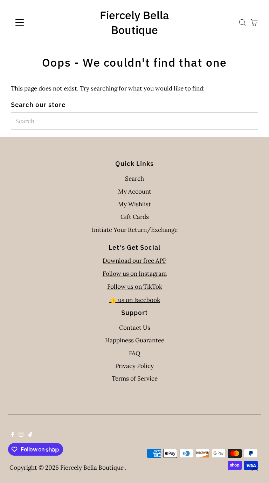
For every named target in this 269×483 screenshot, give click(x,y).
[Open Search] (242, 22)
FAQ (134, 353)
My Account (134, 191)
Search (134, 178)
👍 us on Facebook (134, 300)
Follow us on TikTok (134, 286)
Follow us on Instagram (135, 273)
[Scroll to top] (255, 469)
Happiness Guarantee (134, 340)
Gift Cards (134, 217)
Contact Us (134, 327)
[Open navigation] (40, 22)
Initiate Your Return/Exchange (135, 230)
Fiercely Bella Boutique (134, 22)
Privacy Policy (134, 366)
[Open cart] (254, 22)
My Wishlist (134, 204)
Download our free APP (134, 260)
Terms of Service (135, 378)
